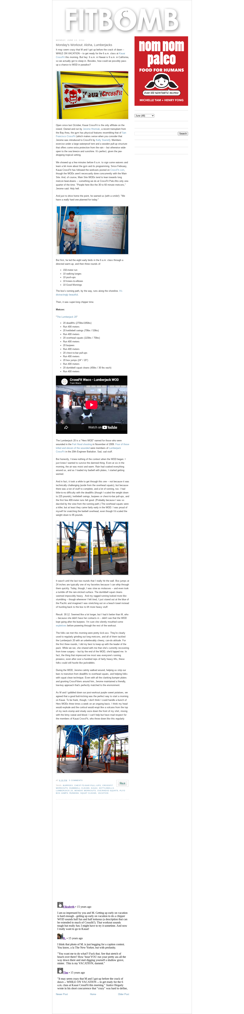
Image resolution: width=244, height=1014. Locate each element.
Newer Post (62, 994)
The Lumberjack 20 (67, 317)
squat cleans (88, 793)
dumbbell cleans (79, 788)
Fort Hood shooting (82, 444)
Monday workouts (85, 791)
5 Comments (76, 780)
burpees (68, 785)
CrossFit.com (117, 170)
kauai (94, 788)
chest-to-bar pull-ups (87, 785)
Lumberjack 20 (64, 791)
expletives (61, 625)
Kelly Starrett (102, 140)
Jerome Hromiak (91, 129)
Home (93, 994)
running (74, 793)
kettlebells (106, 788)
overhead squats (107, 791)
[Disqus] (92, 850)
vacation (103, 793)
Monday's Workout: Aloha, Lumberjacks (84, 45)
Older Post (123, 994)
